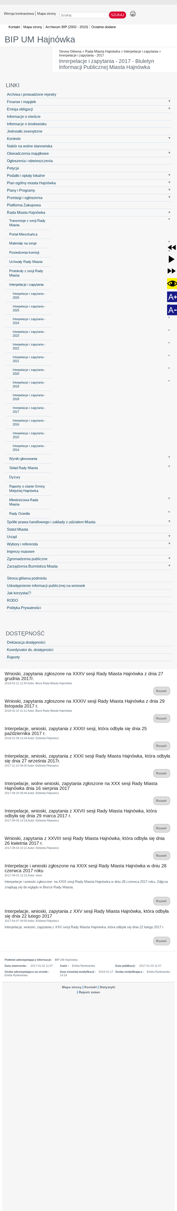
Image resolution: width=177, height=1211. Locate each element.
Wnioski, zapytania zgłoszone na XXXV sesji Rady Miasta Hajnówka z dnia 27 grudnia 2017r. (84, 676)
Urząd (12, 537)
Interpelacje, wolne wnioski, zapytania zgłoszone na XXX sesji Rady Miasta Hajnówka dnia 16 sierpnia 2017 (81, 786)
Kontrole (14, 139)
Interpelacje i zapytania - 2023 (29, 333)
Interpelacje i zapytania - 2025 (29, 308)
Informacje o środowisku (27, 124)
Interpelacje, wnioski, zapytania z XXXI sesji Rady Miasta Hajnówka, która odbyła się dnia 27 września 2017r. (87, 758)
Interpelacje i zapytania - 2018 (29, 397)
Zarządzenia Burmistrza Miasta (32, 566)
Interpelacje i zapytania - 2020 (29, 371)
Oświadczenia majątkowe (28, 153)
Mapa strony (46, 13)
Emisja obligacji (20, 109)
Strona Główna (70, 51)
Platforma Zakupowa (24, 205)
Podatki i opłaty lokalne (26, 175)
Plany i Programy (21, 190)
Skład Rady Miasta (23, 468)
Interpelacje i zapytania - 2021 (29, 359)
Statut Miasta (17, 529)
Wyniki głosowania (23, 459)
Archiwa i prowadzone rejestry (31, 94)
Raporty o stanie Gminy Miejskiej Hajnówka (27, 489)
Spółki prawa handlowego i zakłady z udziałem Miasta (51, 522)
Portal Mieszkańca (23, 234)
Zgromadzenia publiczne (27, 559)
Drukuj (133, 14)
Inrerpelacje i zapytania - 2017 (81, 55)
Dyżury (14, 477)
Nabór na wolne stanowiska (29, 146)
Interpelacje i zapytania (141, 51)
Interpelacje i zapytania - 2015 (29, 435)
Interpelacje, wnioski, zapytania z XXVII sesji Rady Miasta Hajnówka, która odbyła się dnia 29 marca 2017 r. (81, 813)
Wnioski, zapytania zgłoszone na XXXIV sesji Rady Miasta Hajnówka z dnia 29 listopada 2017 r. (85, 703)
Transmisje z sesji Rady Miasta (27, 223)
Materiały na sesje (23, 243)
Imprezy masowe (21, 551)
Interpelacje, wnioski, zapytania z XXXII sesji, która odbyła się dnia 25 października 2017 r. (76, 731)
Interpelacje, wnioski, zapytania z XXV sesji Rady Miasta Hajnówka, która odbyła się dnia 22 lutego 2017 (87, 914)
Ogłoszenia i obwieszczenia (30, 161)
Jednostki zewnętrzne (24, 131)
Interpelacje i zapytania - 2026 (29, 295)
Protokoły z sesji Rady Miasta (26, 273)
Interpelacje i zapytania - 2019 (29, 384)
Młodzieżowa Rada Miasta (23, 502)
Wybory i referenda (22, 544)
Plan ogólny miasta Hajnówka (31, 183)
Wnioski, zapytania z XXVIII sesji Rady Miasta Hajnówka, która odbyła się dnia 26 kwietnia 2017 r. (85, 841)
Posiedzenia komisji (24, 252)
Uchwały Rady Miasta (25, 262)
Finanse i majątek (21, 102)
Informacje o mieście (24, 116)
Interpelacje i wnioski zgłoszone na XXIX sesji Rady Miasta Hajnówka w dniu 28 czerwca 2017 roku (85, 868)
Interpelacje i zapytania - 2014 (29, 448)
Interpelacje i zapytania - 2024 (29, 321)
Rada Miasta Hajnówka (102, 51)
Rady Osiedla (19, 513)
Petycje (13, 168)
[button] (171, 247)
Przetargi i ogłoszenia (24, 198)
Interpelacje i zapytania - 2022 (29, 346)
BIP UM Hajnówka (40, 39)
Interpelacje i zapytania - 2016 (29, 422)
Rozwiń (162, 691)
